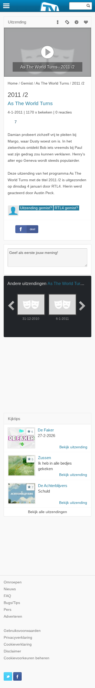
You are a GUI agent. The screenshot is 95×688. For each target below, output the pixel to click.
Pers (7, 610)
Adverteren (13, 616)
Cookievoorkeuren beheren (26, 658)
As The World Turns (30, 103)
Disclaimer (12, 651)
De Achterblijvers (52, 485)
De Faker (46, 430)
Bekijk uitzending (73, 447)
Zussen (44, 457)
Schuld (44, 491)
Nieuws (10, 589)
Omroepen (13, 582)
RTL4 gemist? (66, 208)
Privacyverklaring (18, 638)
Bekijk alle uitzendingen (47, 512)
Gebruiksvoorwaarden (22, 631)
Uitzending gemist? (36, 208)
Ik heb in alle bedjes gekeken (55, 466)
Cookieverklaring (18, 644)
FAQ (7, 596)
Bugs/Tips (12, 603)
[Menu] (6, 6)
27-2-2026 (46, 435)
